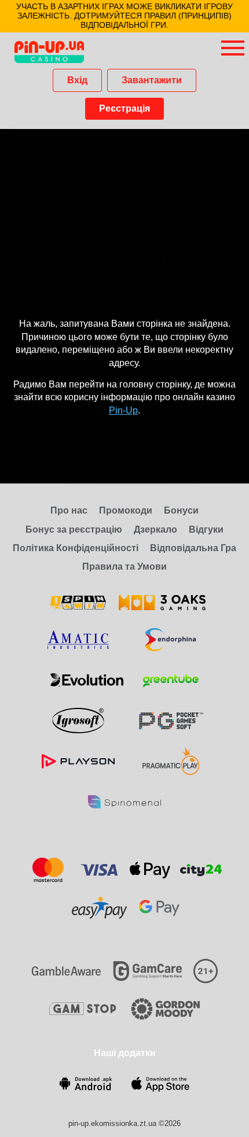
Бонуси (181, 510)
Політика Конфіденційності (75, 548)
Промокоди (125, 510)
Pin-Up (123, 410)
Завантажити (152, 80)
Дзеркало (155, 529)
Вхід (77, 80)
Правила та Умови (124, 566)
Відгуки (206, 529)
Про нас (68, 510)
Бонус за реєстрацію (73, 529)
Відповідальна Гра (193, 548)
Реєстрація (124, 108)
